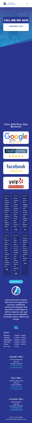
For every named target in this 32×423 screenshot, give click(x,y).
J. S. (7, 230)
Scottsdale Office (16, 399)
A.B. (16, 273)
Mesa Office (16, 378)
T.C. (25, 230)
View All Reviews (16, 282)
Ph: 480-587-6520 (16, 365)
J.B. (7, 269)
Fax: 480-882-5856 (16, 367)
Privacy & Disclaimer (16, 417)
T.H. (25, 263)
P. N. (16, 230)
